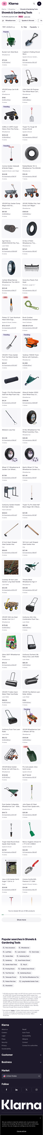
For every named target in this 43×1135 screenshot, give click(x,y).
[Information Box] (14, 27)
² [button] (30, 62)
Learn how (27, 16)
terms (13, 1010)
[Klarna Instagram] (36, 1089)
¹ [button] (6, 62)
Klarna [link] (4, 9)
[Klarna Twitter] (26, 1089)
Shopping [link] (11, 9)
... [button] (17, 9)
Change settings (21, 1131)
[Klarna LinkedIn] (16, 1089)
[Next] (38, 21)
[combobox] (34, 27)
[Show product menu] (39, 13)
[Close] (40, 1118)
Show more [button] (21, 920)
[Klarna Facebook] (6, 1089)
